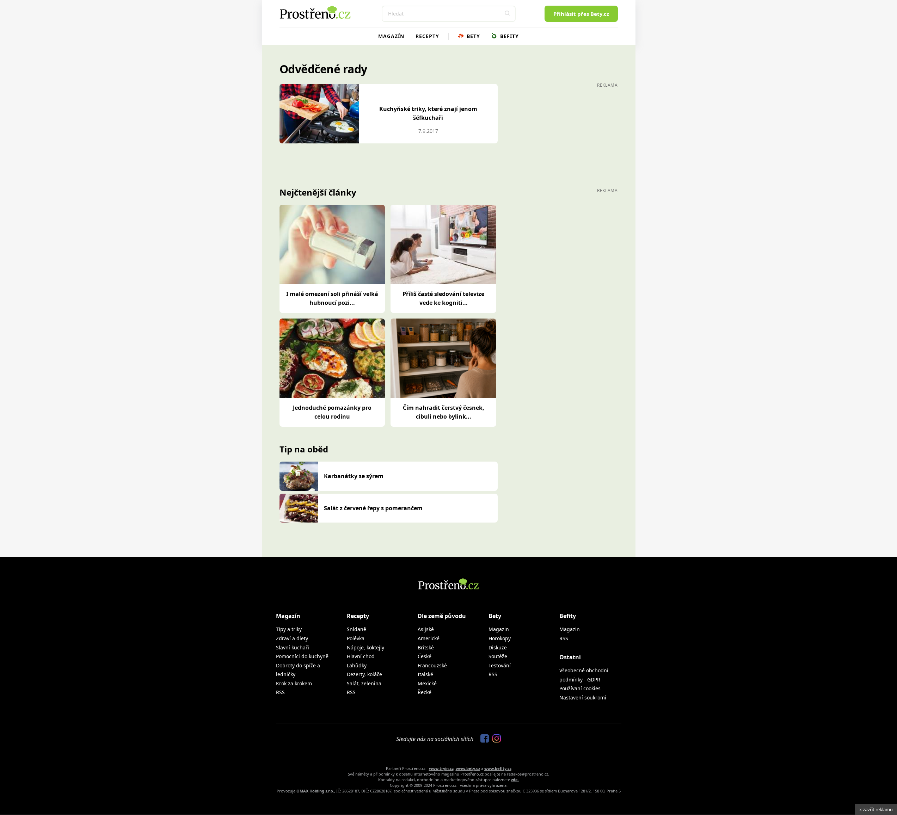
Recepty (427, 36)
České (424, 656)
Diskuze (498, 647)
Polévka (355, 638)
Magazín (391, 36)
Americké (429, 638)
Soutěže (498, 656)
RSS (280, 692)
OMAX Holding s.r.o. (315, 791)
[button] (507, 14)
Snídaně (356, 629)
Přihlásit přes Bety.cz (581, 13)
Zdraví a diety (292, 638)
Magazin (499, 629)
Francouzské (432, 665)
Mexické (427, 683)
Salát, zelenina (364, 683)
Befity (508, 36)
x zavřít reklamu (876, 809)
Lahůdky (357, 665)
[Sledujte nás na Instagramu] (495, 738)
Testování (500, 665)
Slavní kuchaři (292, 647)
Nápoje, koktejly (365, 647)
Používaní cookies (580, 688)
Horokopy (500, 638)
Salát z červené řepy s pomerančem (373, 508)
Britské (426, 647)
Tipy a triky (289, 629)
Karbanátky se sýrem (353, 476)
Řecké (424, 692)
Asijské (426, 629)
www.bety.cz (468, 768)
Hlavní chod (361, 656)
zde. (515, 779)
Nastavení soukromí (582, 697)
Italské (425, 674)
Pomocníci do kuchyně (302, 656)
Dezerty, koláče (364, 674)
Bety (472, 36)
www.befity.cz (497, 768)
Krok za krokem (294, 683)
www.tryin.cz (441, 768)
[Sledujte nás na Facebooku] (483, 738)
